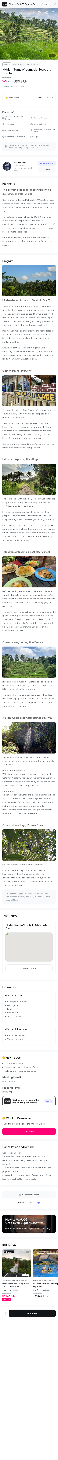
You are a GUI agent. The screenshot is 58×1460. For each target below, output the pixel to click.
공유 (46, 12)
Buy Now (32, 1313)
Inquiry (47, 169)
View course (29, 968)
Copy (38, 1202)
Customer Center (30, 1194)
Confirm (30, 1131)
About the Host (47, 163)
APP (45, 4)
